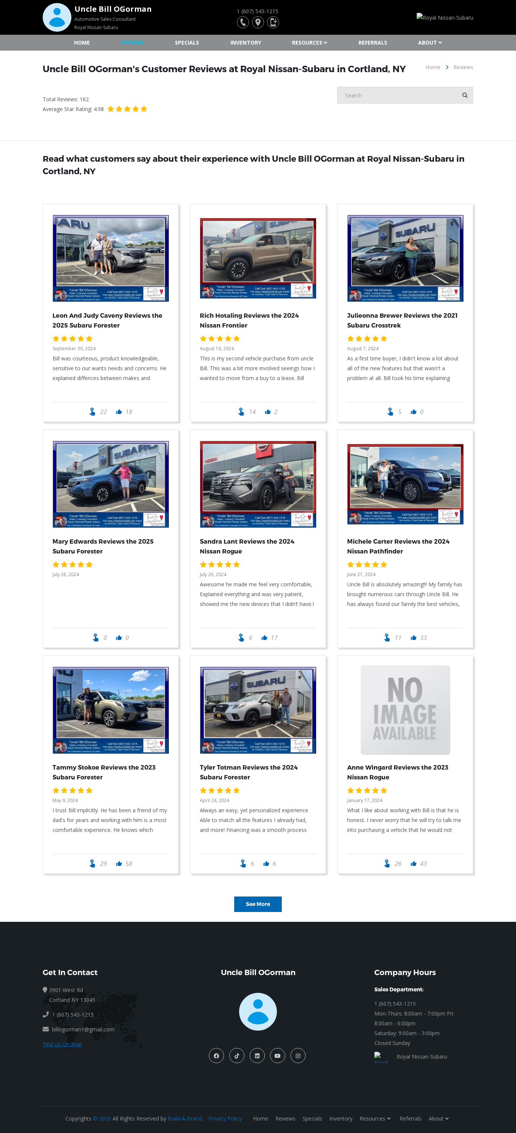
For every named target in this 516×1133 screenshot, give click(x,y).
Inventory (245, 42)
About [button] (427, 42)
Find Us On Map (62, 1044)
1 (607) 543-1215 (395, 1003)
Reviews (132, 42)
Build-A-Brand (185, 1118)
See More (258, 904)
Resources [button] (307, 42)
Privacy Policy (225, 1118)
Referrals (372, 42)
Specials (187, 42)
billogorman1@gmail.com (83, 1029)
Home (82, 42)
